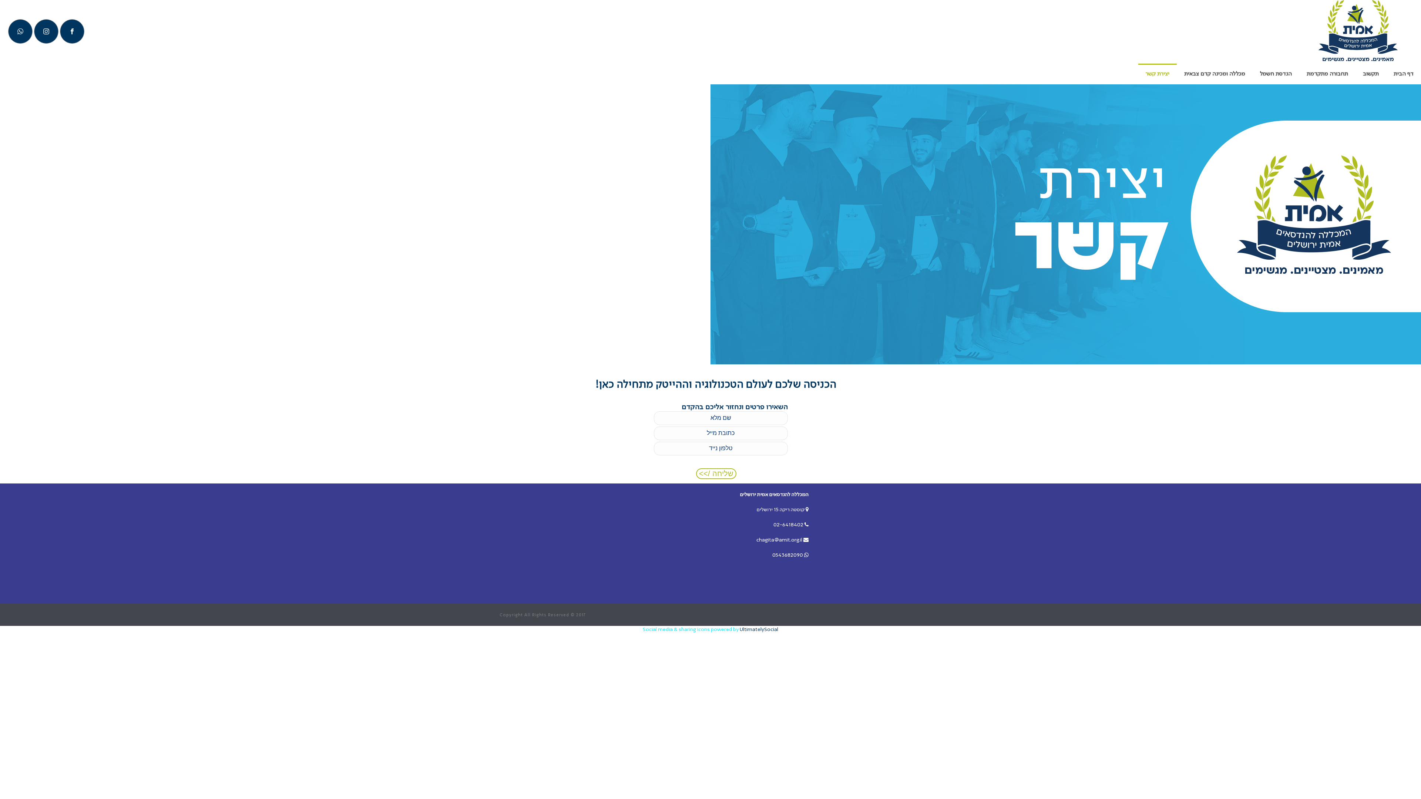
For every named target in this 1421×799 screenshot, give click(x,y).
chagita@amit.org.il (779, 540)
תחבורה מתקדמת (1327, 74)
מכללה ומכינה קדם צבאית (1214, 74)
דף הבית (1404, 74)
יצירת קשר (1157, 74)
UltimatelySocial (759, 629)
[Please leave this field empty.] (721, 434)
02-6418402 (788, 524)
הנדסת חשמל (1276, 74)
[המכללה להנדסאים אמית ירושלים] (1358, 31)
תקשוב (1371, 74)
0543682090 (787, 555)
